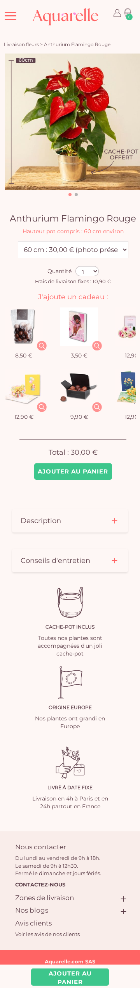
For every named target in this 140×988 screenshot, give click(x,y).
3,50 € (79, 355)
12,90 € (23, 416)
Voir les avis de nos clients (47, 934)
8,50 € (23, 355)
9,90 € (79, 416)
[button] (70, 194)
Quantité (59, 271)
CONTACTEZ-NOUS (40, 884)
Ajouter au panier (73, 471)
